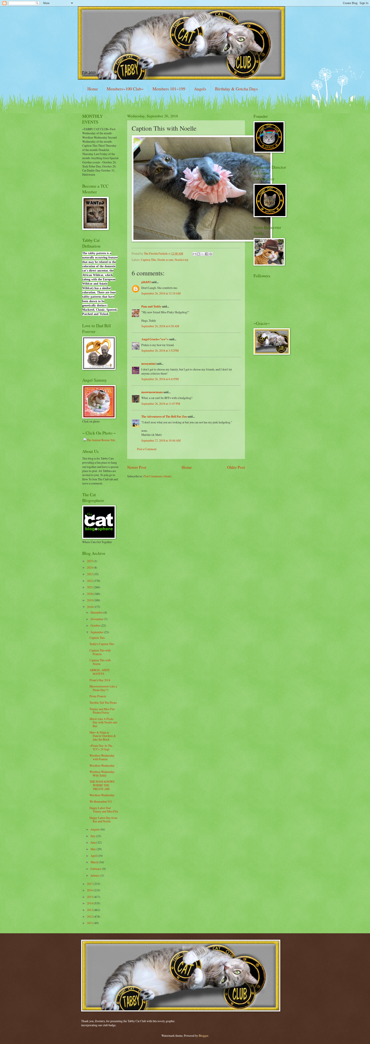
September (97, 632)
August (95, 829)
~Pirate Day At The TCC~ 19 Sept (101, 747)
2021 (90, 587)
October (96, 625)
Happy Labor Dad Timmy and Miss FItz (104, 810)
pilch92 (146, 282)
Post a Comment (147, 449)
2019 (90, 600)
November (97, 619)
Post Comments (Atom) (157, 476)
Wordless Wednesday (102, 765)
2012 (90, 916)
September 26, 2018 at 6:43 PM (160, 379)
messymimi (148, 363)
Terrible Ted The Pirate (103, 702)
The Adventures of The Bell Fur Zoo (164, 416)
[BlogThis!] (198, 254)
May (94, 849)
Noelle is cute (165, 260)
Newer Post (136, 467)
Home (92, 89)
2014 (90, 903)
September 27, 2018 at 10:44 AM (161, 440)
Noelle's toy (181, 260)
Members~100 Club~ (125, 89)
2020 (90, 594)
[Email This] (194, 254)
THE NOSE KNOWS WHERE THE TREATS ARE (102, 785)
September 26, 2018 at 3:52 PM (160, 350)
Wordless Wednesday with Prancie (102, 757)
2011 (90, 923)
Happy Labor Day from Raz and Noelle (103, 819)
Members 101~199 (168, 89)
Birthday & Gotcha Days (236, 89)
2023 (90, 574)
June (94, 842)
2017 (90, 884)
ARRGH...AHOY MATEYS (100, 672)
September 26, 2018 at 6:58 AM (160, 326)
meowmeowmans (152, 392)
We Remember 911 (101, 801)
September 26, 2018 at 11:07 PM (160, 404)
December (97, 612)
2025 (90, 561)
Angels (200, 89)
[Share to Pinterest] (211, 254)
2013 (90, 910)
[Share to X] (202, 254)
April (94, 856)
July (93, 836)
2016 (90, 890)
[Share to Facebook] (206, 254)
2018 (90, 607)
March (95, 862)
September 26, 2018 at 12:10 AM (161, 293)
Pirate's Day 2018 (100, 680)
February (96, 869)
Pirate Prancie (98, 696)
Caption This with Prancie (100, 652)
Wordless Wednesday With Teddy (102, 773)
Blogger (203, 1036)
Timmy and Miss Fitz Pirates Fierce (102, 711)
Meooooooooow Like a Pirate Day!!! (103, 688)
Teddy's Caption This (102, 644)
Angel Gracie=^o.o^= (155, 339)
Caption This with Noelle (100, 662)
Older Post (236, 467)
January (95, 875)
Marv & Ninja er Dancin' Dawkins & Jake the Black (103, 735)
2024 (90, 567)
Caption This (148, 260)
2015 (90, 897)
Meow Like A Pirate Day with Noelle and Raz (103, 722)
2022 (90, 581)
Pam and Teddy (151, 306)
